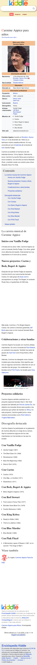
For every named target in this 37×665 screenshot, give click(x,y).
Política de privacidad (8, 660)
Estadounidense (18, 82)
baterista (18, 145)
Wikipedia (28, 654)
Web (11, 14)
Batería (15, 103)
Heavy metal (17, 98)
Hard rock (16, 100)
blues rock (23, 277)
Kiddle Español (6, 658)
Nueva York (23, 78)
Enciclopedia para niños (9, 37)
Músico (15, 93)
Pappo (15, 114)
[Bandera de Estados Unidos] (29, 78)
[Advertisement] (18, 22)
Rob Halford (25, 415)
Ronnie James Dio (25, 404)
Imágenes (17, 14)
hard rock (12, 353)
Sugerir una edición (18, 635)
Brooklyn (16, 78)
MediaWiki (26, 656)
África (29, 410)
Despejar (29, 8)
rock (3, 147)
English (25, 14)
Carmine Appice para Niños (11, 625)
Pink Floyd (15, 370)
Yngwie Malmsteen (8, 417)
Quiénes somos (25, 658)
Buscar (33, 8)
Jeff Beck (16, 110)
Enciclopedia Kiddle (9, 613)
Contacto (20, 660)
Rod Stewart (17, 112)
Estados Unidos (18, 80)
